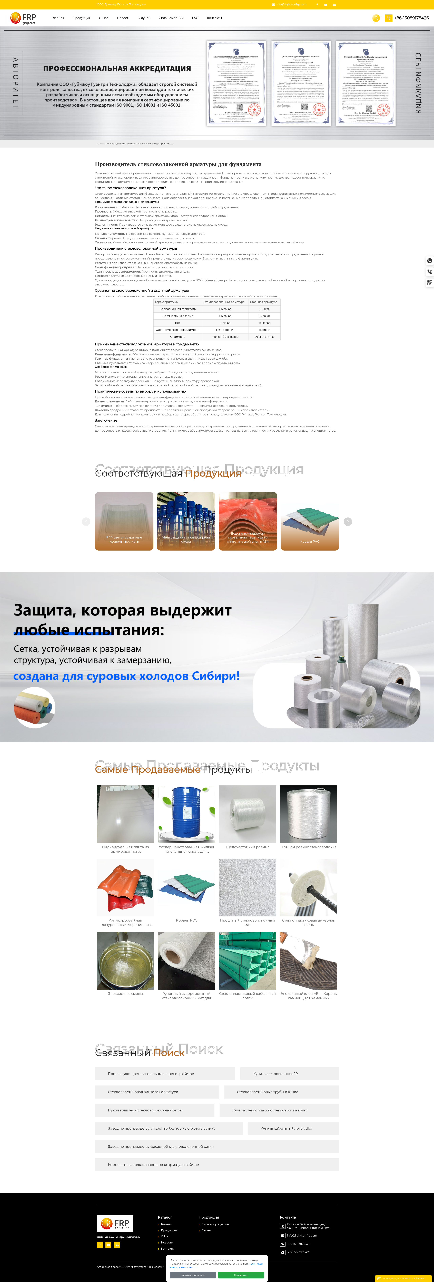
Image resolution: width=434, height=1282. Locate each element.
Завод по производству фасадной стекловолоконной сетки (161, 1147)
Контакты (167, 1248)
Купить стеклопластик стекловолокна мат (270, 1110)
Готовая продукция (215, 1224)
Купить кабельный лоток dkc (286, 1128)
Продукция (169, 1230)
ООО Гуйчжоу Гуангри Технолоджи (121, 4)
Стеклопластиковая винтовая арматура (143, 1092)
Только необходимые (193, 1275)
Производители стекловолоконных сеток (145, 1110)
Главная (101, 143)
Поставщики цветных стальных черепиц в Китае (151, 1074)
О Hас (165, 1236)
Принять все (241, 1275)
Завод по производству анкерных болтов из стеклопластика (161, 1128)
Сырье (206, 1230)
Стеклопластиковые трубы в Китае (267, 1092)
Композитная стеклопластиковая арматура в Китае (153, 1165)
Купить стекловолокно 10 (275, 1074)
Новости (167, 1242)
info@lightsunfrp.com (292, 4)
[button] (348, 521)
